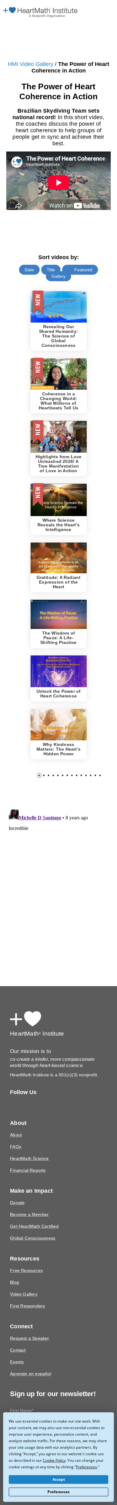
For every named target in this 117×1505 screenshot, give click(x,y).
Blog (14, 1271)
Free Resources (25, 1259)
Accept (58, 1479)
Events (16, 1351)
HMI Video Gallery (32, 64)
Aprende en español (29, 1363)
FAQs (15, 1136)
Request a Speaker (28, 1327)
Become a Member (28, 1203)
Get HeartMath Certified (33, 1215)
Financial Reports (27, 1159)
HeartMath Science (28, 1147)
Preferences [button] (47, 1467)
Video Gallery (23, 1283)
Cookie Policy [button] (20, 1460)
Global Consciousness (32, 1227)
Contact (17, 1339)
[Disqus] (58, 873)
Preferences (58, 1492)
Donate (17, 1192)
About (16, 1124)
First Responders (26, 1295)
